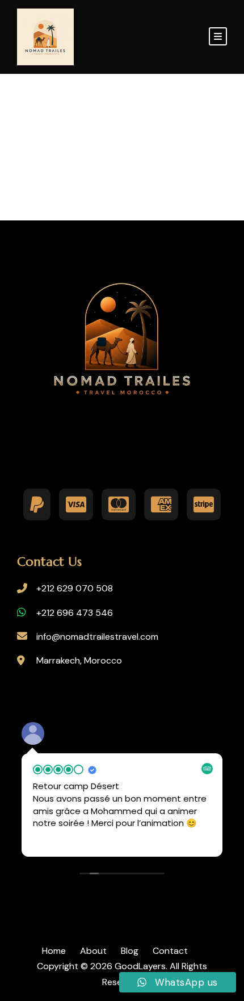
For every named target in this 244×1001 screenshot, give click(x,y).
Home (54, 951)
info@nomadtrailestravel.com (97, 637)
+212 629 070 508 (74, 588)
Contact (170, 951)
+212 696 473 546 (74, 613)
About (93, 951)
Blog (129, 951)
